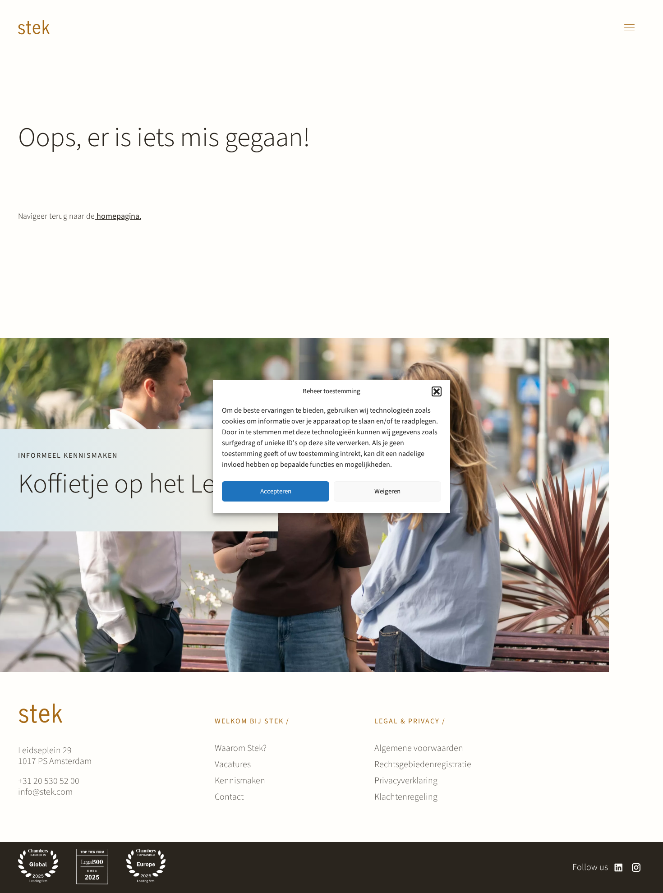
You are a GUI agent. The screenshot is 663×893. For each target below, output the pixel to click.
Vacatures (233, 764)
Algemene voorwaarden (418, 748)
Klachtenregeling (405, 797)
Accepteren (275, 491)
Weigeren (387, 491)
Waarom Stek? (241, 748)
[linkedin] (618, 867)
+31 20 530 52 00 (48, 781)
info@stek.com (45, 792)
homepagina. (118, 216)
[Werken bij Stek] (34, 27)
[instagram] (636, 867)
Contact (229, 797)
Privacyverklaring (405, 780)
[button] (436, 391)
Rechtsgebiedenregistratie (422, 764)
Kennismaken (240, 780)
